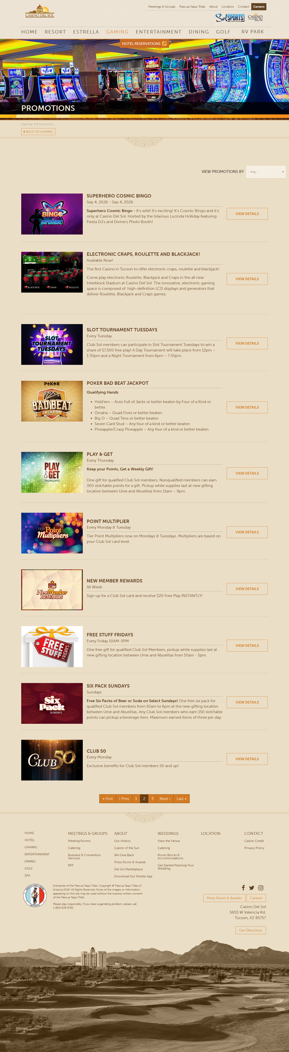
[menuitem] (253, 31)
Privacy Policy (254, 848)
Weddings (168, 833)
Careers (258, 6)
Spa (27, 875)
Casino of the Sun (126, 848)
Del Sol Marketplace (128, 869)
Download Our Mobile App (133, 876)
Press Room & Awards (130, 862)
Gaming (117, 32)
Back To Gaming (39, 131)
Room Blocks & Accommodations (170, 856)
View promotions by (223, 171)
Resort (55, 32)
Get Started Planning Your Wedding (176, 866)
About (213, 6)
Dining (199, 32)
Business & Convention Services (84, 856)
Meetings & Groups (161, 6)
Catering (74, 848)
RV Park (253, 31)
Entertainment (159, 32)
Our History (122, 841)
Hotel (30, 840)
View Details (247, 214)
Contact (243, 6)
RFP (71, 865)
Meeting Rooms (79, 841)
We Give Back (124, 855)
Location (228, 6)
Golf (223, 32)
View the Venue (169, 841)
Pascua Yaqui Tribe (192, 6)
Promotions (45, 124)
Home (29, 32)
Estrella (86, 32)
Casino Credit (254, 841)
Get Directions (250, 930)
